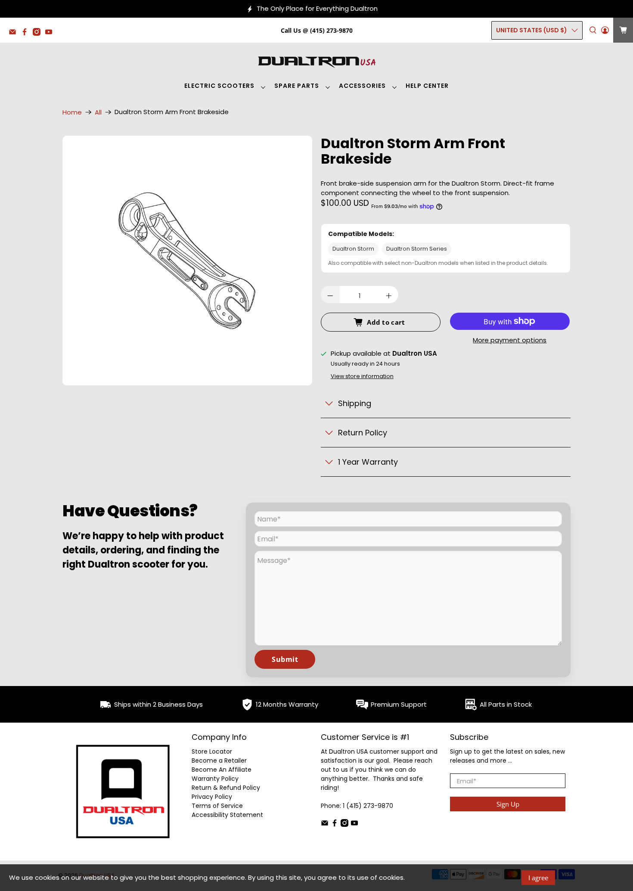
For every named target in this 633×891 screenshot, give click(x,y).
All (98, 112)
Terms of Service (217, 805)
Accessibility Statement (227, 814)
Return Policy (362, 432)
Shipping (354, 403)
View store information (362, 376)
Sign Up (507, 804)
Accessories (362, 85)
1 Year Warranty (368, 461)
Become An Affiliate (221, 769)
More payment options (509, 340)
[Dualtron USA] (316, 61)
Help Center (427, 85)
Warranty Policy (215, 778)
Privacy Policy (212, 796)
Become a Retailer (219, 760)
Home (72, 112)
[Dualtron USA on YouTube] (51, 33)
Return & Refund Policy (226, 787)
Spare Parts (296, 85)
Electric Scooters (219, 85)
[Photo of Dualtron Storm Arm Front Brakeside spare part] (187, 261)
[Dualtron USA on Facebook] (27, 33)
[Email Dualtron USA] (15, 33)
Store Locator (212, 751)
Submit (285, 659)
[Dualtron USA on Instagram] (39, 33)
